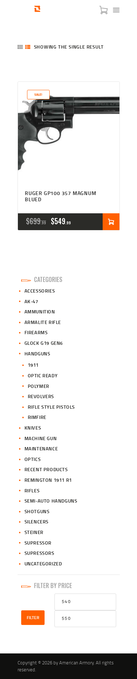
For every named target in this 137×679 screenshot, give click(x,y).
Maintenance (41, 448)
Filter (33, 617)
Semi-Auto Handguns (50, 500)
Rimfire (37, 417)
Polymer (38, 386)
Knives (32, 427)
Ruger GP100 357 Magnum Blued (60, 196)
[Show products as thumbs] (20, 46)
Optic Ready (43, 375)
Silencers (36, 521)
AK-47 (31, 301)
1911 (33, 365)
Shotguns (37, 511)
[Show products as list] (27, 46)
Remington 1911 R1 (48, 480)
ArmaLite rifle (42, 322)
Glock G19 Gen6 (43, 343)
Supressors (39, 553)
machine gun (40, 438)
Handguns (37, 353)
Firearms (36, 332)
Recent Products (46, 469)
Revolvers (41, 396)
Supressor (38, 542)
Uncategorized (43, 563)
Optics (32, 459)
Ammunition (39, 311)
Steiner (33, 532)
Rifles (32, 490)
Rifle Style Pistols (51, 407)
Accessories (39, 290)
